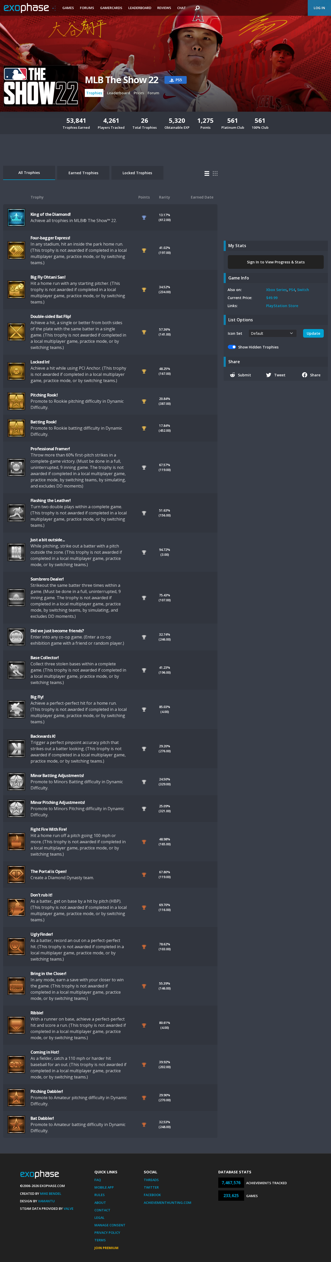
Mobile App (104, 1187)
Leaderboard (139, 7)
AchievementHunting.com (167, 1202)
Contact (102, 1210)
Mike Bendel (50, 1193)
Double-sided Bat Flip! (51, 316)
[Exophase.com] (30, 8)
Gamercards (111, 7)
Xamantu (46, 1201)
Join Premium (106, 1247)
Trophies (94, 92)
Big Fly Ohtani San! (48, 277)
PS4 (292, 289)
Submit (244, 374)
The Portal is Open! (48, 871)
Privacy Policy (107, 1232)
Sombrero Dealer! (47, 579)
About (100, 1202)
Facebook (152, 1194)
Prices (139, 92)
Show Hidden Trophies (258, 347)
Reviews (164, 7)
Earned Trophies (83, 172)
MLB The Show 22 (121, 79)
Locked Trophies (137, 172)
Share (315, 374)
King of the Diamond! (51, 214)
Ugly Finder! (42, 934)
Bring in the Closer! (48, 973)
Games (68, 7)
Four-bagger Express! (50, 238)
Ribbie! (37, 1013)
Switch (303, 289)
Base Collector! (45, 657)
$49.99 (271, 297)
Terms (100, 1240)
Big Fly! (37, 697)
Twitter (151, 1187)
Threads (151, 1179)
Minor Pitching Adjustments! (58, 802)
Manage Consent (109, 1225)
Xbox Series (276, 289)
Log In (319, 7)
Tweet (279, 374)
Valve (68, 1208)
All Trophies (29, 172)
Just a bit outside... (48, 540)
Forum (153, 92)
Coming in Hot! (45, 1052)
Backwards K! (43, 736)
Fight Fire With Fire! (49, 829)
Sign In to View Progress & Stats (276, 262)
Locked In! (40, 362)
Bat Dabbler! (42, 1118)
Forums (87, 7)
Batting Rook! (44, 422)
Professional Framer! (50, 449)
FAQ (97, 1179)
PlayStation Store (282, 305)
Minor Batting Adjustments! (57, 775)
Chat (181, 7)
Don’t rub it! (41, 895)
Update (313, 333)
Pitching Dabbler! (47, 1091)
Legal (99, 1217)
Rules (99, 1194)
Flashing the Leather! (51, 500)
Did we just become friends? (57, 631)
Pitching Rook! (44, 395)
